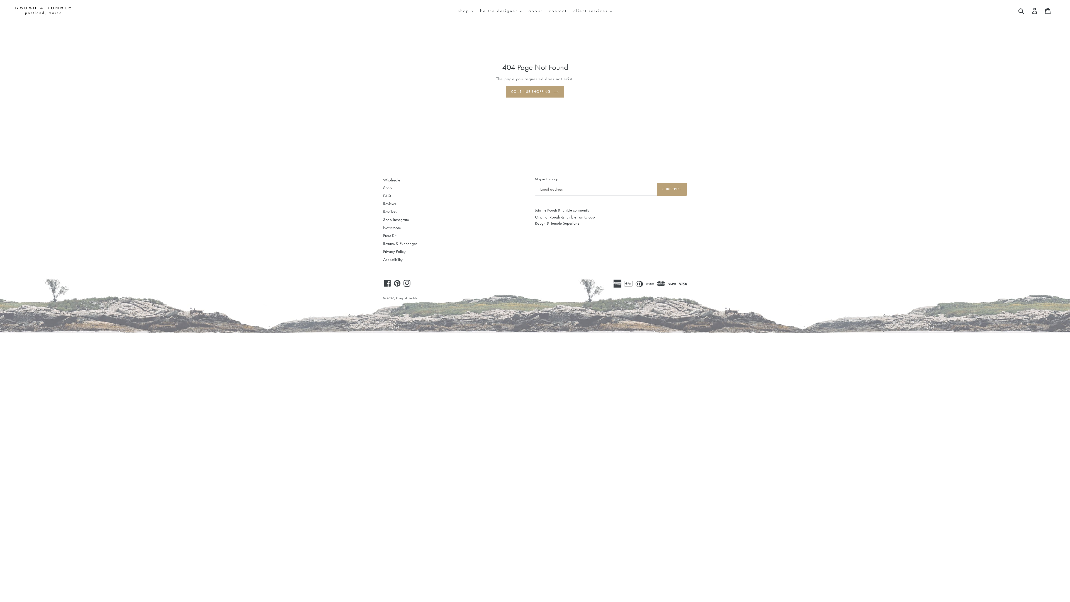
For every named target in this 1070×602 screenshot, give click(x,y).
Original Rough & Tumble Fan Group (565, 217)
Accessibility (393, 259)
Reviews (389, 204)
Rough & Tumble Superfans (557, 223)
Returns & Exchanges (400, 243)
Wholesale (391, 180)
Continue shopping (531, 91)
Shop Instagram (396, 219)
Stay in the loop (546, 179)
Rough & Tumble (406, 298)
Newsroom (392, 227)
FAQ (387, 196)
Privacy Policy (394, 251)
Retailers (390, 212)
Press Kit (389, 235)
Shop (387, 188)
